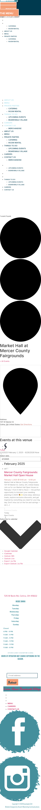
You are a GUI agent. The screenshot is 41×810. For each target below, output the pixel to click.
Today (2, 450)
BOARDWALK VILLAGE (17, 120)
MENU (7, 20)
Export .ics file (10, 561)
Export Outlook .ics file (13, 564)
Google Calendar (11, 551)
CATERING (12, 26)
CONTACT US (10, 125)
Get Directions (26, 424)
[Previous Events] (5, 445)
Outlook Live (9, 558)
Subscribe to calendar (8, 519)
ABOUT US (9, 16)
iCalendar (8, 553)
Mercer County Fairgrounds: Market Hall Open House (21, 474)
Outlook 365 (9, 556)
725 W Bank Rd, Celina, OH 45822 (20, 595)
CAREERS (8, 122)
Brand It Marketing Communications (28, 807)
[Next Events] (5, 447)
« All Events (4, 361)
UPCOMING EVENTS (17, 117)
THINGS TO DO (10, 114)
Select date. (4, 456)
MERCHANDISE (14, 128)
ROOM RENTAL (13, 29)
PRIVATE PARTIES (12, 23)
